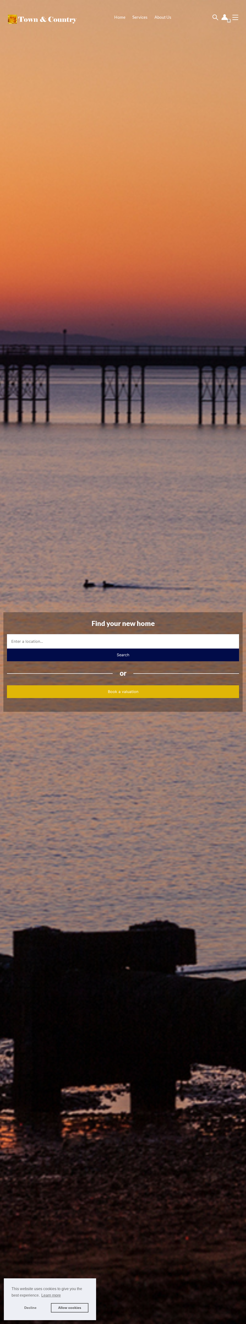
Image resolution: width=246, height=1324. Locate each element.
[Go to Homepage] (42, 17)
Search (123, 654)
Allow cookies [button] (69, 1308)
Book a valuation (123, 691)
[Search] (215, 17)
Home (119, 17)
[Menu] (235, 17)
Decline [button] (30, 1308)
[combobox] (123, 641)
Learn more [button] (51, 1295)
